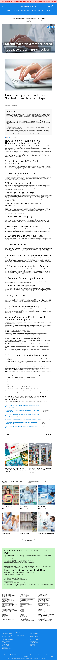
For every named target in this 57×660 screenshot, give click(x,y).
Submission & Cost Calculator (6, 646)
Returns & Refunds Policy (22, 658)
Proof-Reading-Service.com (28, 6)
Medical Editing (5, 644)
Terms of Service (15, 658)
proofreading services (9, 1)
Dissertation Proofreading (7, 639)
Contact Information (37, 658)
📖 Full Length (15, 137)
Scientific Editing (33, 641)
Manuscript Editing (6, 636)
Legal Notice (43, 658)
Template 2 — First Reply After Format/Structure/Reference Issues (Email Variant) (27, 411)
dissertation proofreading (9, 561)
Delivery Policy (30, 658)
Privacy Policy (9, 658)
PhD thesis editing (7, 579)
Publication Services (34, 636)
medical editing (7, 577)
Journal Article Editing (7, 635)
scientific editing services (9, 574)
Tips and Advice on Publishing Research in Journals (22, 585)
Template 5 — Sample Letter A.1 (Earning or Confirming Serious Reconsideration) (27, 423)
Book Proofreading (6, 641)
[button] (4, 6)
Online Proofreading (34, 633)
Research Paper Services (35, 638)
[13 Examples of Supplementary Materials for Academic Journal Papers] (16, 454)
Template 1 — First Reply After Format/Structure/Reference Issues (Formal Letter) (27, 406)
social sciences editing (8, 580)
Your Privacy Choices (6, 648)
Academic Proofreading (7, 638)
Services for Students (34, 639)
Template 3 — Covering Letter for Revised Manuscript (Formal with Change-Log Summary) (28, 415)
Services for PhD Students (35, 635)
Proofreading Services (7, 633)
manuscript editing (7, 563)
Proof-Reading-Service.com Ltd (36, 654)
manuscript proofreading (9, 575)
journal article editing (8, 560)
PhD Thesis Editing (6, 642)
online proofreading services (10, 562)
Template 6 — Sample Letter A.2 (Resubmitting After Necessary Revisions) (27, 427)
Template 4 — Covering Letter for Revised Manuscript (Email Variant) (28, 419)
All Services (32, 645)
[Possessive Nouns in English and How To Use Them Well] (40, 454)
